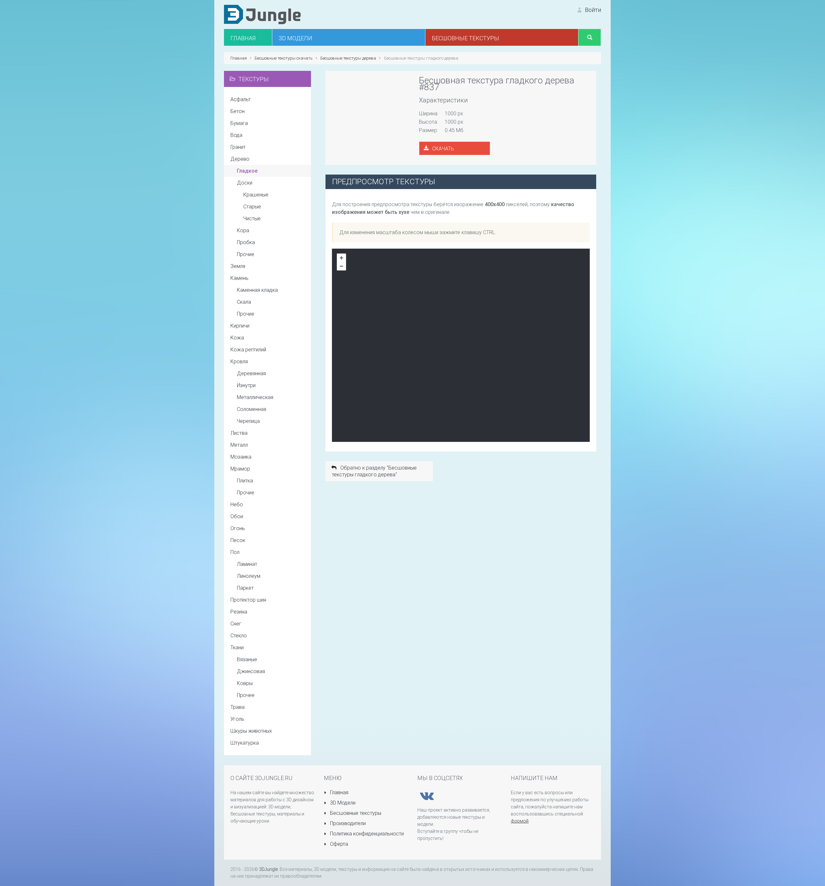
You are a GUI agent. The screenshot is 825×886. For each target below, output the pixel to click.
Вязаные (247, 659)
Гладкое (247, 171)
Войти (592, 9)
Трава (237, 707)
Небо (236, 504)
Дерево (239, 159)
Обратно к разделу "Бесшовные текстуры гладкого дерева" (374, 471)
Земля (237, 266)
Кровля (239, 361)
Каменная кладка (257, 290)
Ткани (237, 647)
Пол (234, 552)
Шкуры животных (251, 731)
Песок (237, 540)
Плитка (245, 481)
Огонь (237, 528)
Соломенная (251, 409)
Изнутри (246, 385)
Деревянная (251, 373)
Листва (239, 433)
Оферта (338, 844)
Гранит (238, 147)
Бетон (237, 111)
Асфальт (240, 99)
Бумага (239, 123)
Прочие (245, 254)
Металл (239, 445)
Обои (236, 516)
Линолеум (248, 576)
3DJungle (268, 869)
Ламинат (247, 564)
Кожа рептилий (248, 350)
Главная (338, 792)
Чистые (252, 218)
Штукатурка (244, 743)
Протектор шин (248, 600)
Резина (238, 612)
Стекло (238, 636)
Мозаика (240, 457)
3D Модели (342, 803)
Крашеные (255, 195)
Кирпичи (239, 326)
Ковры (245, 683)
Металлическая (255, 397)
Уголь (237, 719)
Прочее (246, 695)
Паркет (245, 588)
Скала (244, 302)
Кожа (237, 338)
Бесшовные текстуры (355, 813)
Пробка (246, 242)
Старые (252, 207)
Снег (235, 624)
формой (520, 821)
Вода (236, 135)
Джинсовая (251, 671)
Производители (347, 823)
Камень (239, 278)
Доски (244, 183)
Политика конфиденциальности (366, 834)
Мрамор (240, 469)
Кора (243, 230)
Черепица (248, 421)
